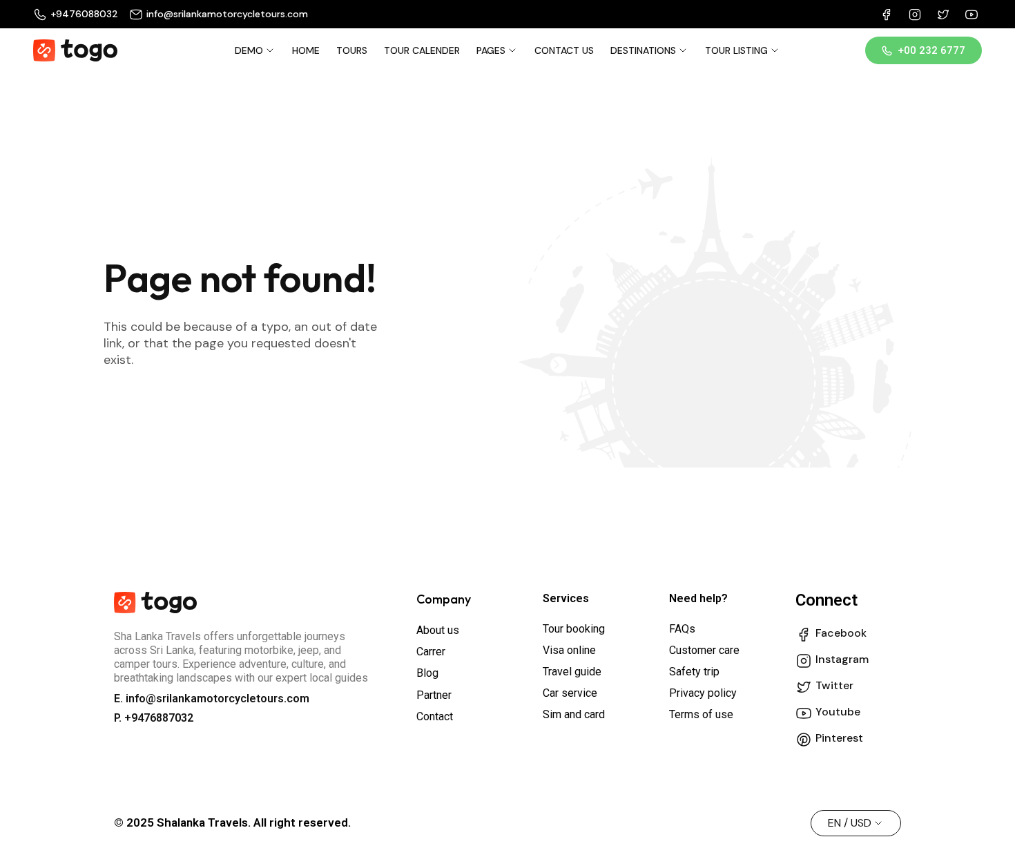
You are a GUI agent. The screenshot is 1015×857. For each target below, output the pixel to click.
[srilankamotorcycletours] (75, 50)
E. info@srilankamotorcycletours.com (211, 698)
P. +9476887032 (153, 717)
